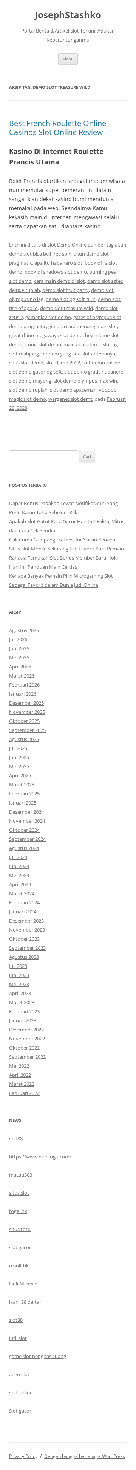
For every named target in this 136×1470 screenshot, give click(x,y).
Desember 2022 (26, 1029)
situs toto (20, 1229)
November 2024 (27, 820)
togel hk (18, 1211)
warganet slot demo (70, 398)
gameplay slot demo (48, 317)
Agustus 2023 (24, 957)
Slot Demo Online (67, 244)
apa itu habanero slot (58, 262)
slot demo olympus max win (85, 380)
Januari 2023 (22, 1020)
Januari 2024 (22, 911)
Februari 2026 (24, 684)
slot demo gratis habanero (94, 371)
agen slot (19, 1374)
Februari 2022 (24, 1093)
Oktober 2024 (24, 829)
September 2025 (27, 730)
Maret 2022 (21, 1084)
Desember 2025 (26, 702)
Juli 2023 (18, 966)
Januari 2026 (22, 693)
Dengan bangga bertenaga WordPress (84, 1456)
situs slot (19, 1192)
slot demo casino (101, 362)
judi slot (18, 1338)
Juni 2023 (19, 975)
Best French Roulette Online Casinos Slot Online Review (57, 127)
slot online (20, 1392)
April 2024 (20, 884)
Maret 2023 (21, 1002)
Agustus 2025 (24, 739)
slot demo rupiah (28, 389)
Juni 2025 (19, 757)
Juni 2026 (19, 648)
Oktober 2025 (24, 721)
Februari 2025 (24, 793)
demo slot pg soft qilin (71, 299)
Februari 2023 (24, 1011)
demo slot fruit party (65, 290)
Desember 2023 (26, 920)
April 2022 (20, 1074)
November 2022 (27, 1038)
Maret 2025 (21, 784)
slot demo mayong (30, 380)
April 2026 (20, 666)
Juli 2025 (18, 748)
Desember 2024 (26, 811)
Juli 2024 (18, 857)
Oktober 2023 (24, 938)
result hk (19, 1265)
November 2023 (27, 929)
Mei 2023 (19, 984)
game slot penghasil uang (37, 1356)
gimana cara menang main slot (82, 326)
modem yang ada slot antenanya (78, 353)
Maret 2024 (21, 893)
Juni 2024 (19, 866)
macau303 (20, 1174)
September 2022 (27, 1056)
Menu (68, 59)
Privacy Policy (23, 1456)
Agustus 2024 (24, 848)
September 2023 (27, 947)
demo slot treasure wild (66, 308)
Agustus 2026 (24, 630)
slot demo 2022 (63, 362)
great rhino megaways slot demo (46, 335)
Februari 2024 (24, 902)
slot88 (16, 1138)
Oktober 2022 (24, 1047)
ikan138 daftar (25, 1301)
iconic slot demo (43, 344)
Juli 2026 (18, 639)
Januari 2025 (22, 802)
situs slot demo (26, 362)
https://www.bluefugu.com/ (40, 1156)
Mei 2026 (19, 657)
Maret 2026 (21, 675)
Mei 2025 (19, 766)
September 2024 (27, 839)
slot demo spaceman (73, 389)
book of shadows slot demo (56, 271)
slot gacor (20, 1247)
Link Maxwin (23, 1283)
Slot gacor (20, 1410)
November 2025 (27, 712)
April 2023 (20, 993)
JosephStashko (68, 15)
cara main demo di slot (59, 281)
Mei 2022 (19, 1065)
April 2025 (20, 775)
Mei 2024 (19, 875)
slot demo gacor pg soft (35, 371)
